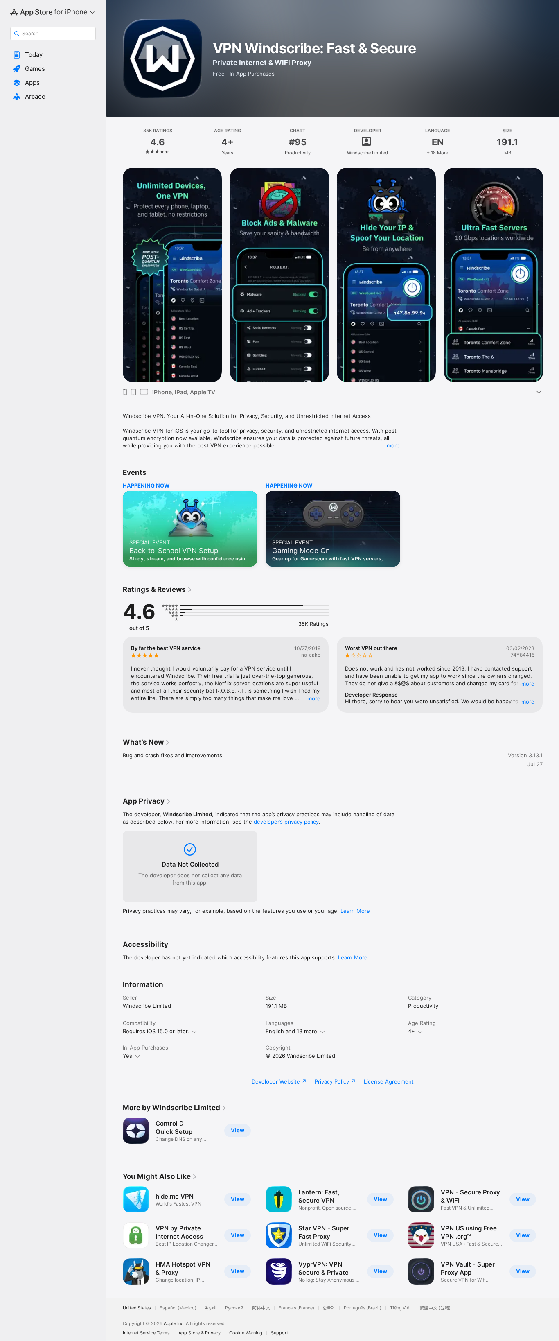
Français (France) (296, 1308)
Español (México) (178, 1308)
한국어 (329, 1308)
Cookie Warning (245, 1333)
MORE (313, 698)
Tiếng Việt (400, 1308)
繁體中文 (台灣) (435, 1308)
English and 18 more (291, 1031)
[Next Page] (551, 275)
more (393, 445)
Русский (234, 1308)
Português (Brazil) (362, 1308)
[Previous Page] (114, 275)
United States (137, 1308)
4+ (411, 1031)
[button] (53, 55)
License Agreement (389, 1081)
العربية (210, 1308)
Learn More (355, 911)
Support (279, 1333)
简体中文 (261, 1308)
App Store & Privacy (199, 1333)
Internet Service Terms (146, 1333)
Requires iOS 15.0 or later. (156, 1031)
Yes (127, 1055)
